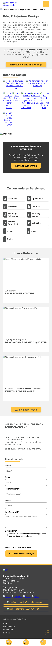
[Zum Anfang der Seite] (48, 633)
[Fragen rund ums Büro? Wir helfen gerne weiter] (26, 642)
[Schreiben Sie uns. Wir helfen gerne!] (9, 642)
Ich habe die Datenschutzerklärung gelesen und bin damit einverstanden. (27, 535)
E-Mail (9, 500)
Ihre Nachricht (12, 512)
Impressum (8, 629)
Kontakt (6, 633)
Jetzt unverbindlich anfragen (21, 553)
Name (9, 466)
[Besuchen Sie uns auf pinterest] (35, 596)
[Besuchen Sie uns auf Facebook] (7, 596)
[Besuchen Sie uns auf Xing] (27, 596)
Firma (7, 477)
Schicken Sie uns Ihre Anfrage (26, 64)
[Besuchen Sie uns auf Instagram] (17, 596)
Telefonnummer (12, 489)
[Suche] (43, 642)
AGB (5, 623)
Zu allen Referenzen (26, 409)
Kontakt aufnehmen (26, 165)
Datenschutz (9, 626)
